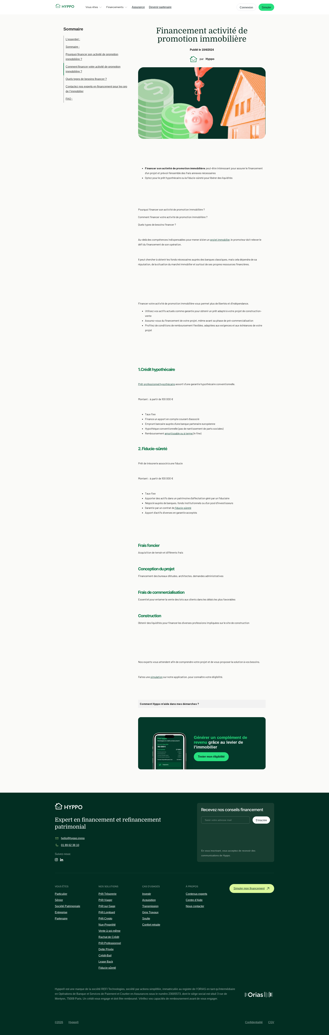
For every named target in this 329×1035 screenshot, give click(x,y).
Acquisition (149, 900)
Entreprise (61, 912)
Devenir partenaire (160, 7)
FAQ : (69, 98)
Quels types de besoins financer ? (86, 79)
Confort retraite (151, 924)
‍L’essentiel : (73, 39)
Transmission (150, 906)
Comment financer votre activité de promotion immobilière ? (93, 69)
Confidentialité (254, 1022)
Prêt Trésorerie (108, 893)
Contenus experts (196, 893)
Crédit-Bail (105, 955)
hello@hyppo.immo (73, 838)
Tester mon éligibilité (211, 756)
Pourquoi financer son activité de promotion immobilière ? (92, 57)
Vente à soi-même (109, 930)
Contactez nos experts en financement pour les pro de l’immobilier (96, 89)
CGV (271, 1022)
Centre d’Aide (194, 900)
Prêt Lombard (107, 912)
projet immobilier (220, 239)
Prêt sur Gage (107, 906)
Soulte (146, 918)
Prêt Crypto (105, 918)
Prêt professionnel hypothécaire (156, 384)
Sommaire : (73, 46)
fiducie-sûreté (182, 507)
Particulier (61, 893)
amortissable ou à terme (179, 433)
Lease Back (106, 961)
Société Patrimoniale (67, 906)
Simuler (266, 7)
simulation (156, 676)
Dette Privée (106, 949)
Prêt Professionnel (110, 943)
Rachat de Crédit (109, 937)
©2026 (59, 1022)
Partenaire (61, 918)
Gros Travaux (150, 912)
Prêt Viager (105, 900)
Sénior (59, 900)
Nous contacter (195, 906)
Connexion (246, 7)
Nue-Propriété (107, 924)
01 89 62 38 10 (70, 845)
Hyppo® (74, 1022)
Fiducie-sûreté (107, 967)
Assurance (138, 7)
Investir (146, 893)
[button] (93, 7)
